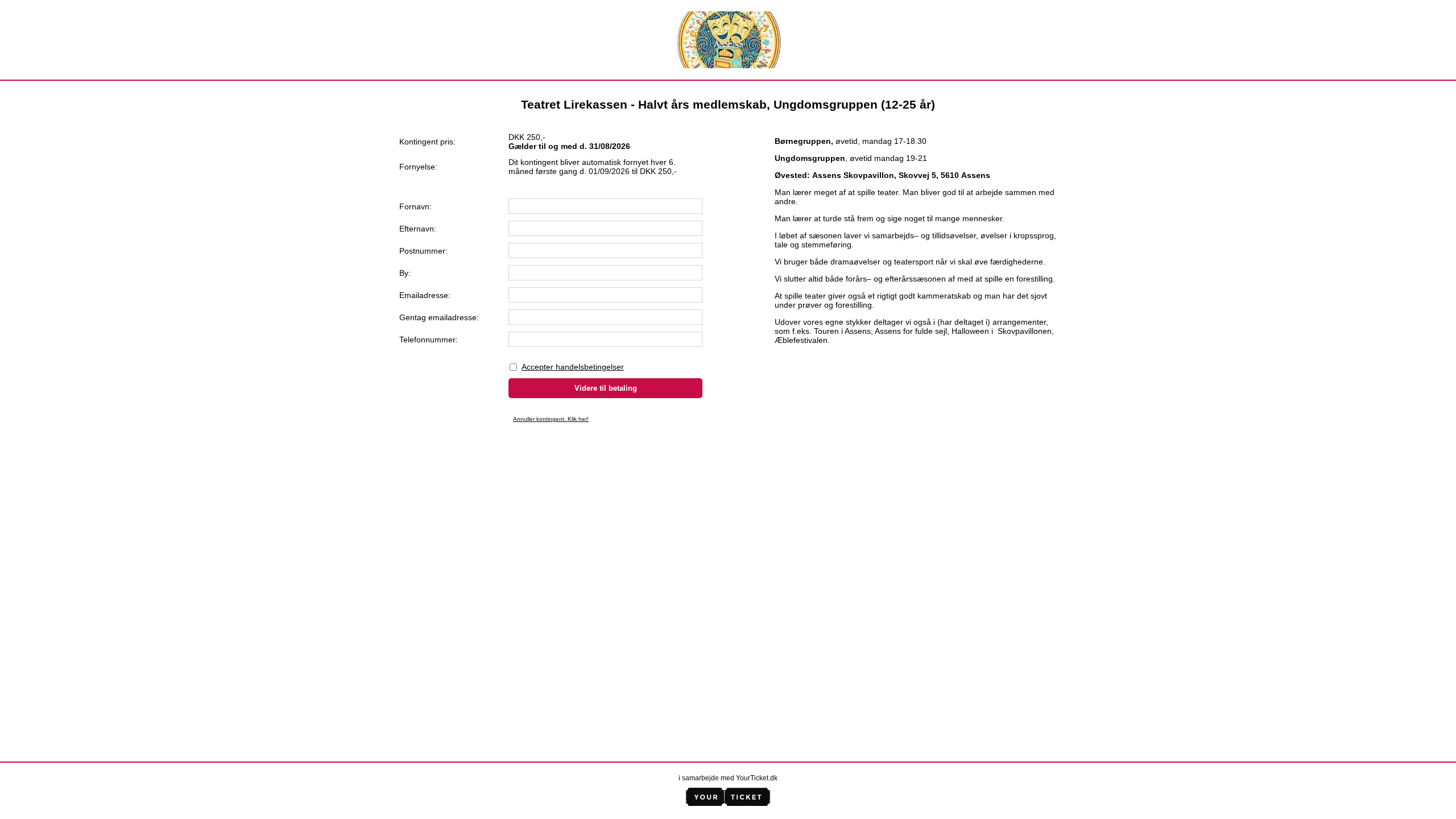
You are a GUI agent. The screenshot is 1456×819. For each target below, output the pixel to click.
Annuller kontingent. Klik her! (551, 419)
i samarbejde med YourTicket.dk (728, 778)
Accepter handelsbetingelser (573, 366)
